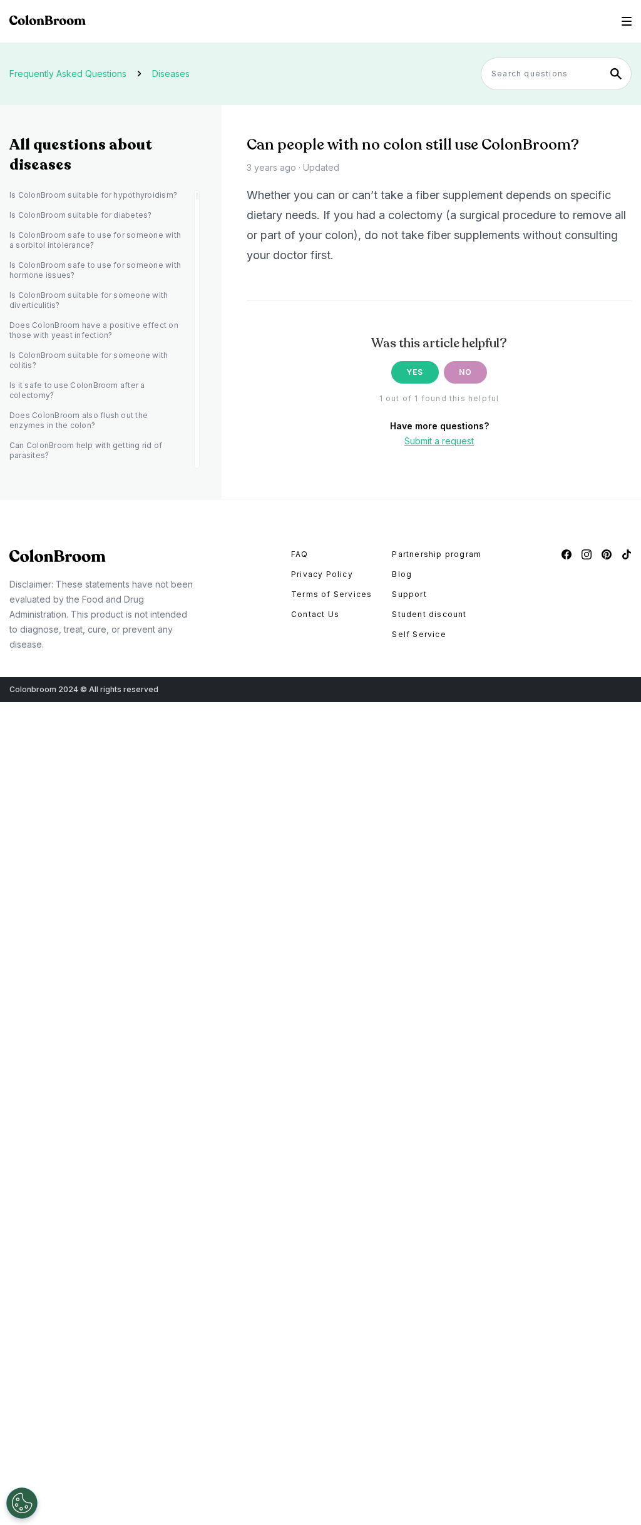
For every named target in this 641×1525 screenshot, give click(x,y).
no (465, 372)
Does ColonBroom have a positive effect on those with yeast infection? (93, 330)
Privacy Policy (322, 574)
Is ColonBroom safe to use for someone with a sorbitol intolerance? (95, 240)
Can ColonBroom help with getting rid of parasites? (85, 450)
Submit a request (439, 441)
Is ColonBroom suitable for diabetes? (80, 215)
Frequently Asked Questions (67, 73)
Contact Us (315, 614)
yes (415, 372)
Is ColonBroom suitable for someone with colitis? (88, 360)
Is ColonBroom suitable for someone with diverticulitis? (88, 300)
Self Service (419, 634)
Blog (402, 574)
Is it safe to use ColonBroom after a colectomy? (77, 390)
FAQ (300, 554)
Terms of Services (331, 594)
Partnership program (436, 554)
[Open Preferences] (22, 1503)
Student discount (429, 614)
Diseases (171, 73)
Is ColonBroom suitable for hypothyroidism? (93, 195)
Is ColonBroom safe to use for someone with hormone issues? (95, 270)
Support (409, 594)
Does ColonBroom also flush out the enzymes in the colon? (78, 420)
